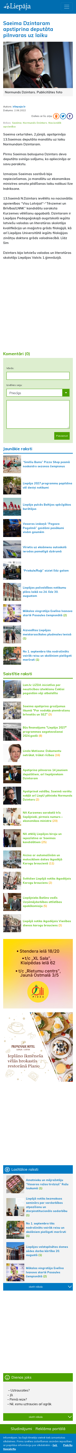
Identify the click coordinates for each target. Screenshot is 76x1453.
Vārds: (10, 368)
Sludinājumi (21, 1428)
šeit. (55, 1445)
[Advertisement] (38, 306)
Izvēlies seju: (14, 385)
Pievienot (62, 435)
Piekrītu (67, 1445)
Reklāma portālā (50, 1428)
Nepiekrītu (9, 1448)
